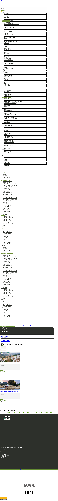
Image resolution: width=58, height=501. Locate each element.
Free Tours (5, 15)
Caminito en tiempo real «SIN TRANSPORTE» (10, 102)
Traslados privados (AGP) (8, 45)
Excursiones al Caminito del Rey (9, 27)
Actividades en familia (7, 211)
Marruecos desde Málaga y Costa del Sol (10, 41)
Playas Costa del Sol (7, 85)
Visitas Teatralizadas (7, 90)
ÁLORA (20, 412)
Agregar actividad (7, 148)
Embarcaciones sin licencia (8, 66)
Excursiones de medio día (8, 33)
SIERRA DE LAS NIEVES (36, 412)
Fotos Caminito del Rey (7, 105)
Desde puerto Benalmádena (8, 60)
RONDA (2, 412)
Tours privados (6, 91)
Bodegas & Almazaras (7, 56)
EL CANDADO (16, 412)
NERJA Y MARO (10, 412)
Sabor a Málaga (6, 72)
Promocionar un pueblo (7, 154)
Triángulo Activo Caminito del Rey (9, 31)
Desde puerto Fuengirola (8, 138)
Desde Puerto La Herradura (8, 63)
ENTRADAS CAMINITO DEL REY (8, 98)
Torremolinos (5, 236)
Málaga (5, 78)
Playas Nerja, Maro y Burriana (9, 142)
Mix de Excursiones (7, 32)
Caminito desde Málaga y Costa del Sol (10, 26)
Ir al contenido (2, 0)
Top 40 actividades (6, 17)
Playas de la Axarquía (7, 86)
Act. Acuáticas (3, 215)
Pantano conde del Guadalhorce (9, 64)
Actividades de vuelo (7, 49)
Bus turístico (6, 121)
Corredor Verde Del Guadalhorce (9, 152)
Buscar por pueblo (2, 319)
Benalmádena (6, 158)
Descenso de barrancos (7, 47)
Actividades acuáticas (5, 332)
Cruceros (5, 67)
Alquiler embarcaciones (7, 222)
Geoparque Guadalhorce (8, 75)
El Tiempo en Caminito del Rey (8, 30)
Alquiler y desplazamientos (8, 179)
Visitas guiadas (5, 12)
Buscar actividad (3, 7)
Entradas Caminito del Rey (7, 97)
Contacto (5, 70)
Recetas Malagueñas (6, 243)
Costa (3, 77)
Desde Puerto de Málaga (8, 59)
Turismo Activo (6, 16)
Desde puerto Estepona (7, 62)
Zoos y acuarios (6, 53)
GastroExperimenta (4, 329)
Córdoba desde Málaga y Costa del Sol (10, 198)
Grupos (4, 225)
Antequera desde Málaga (8, 113)
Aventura (3, 339)
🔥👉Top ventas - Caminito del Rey (27, 325)
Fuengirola (5, 81)
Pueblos (4, 71)
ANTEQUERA (5, 412)
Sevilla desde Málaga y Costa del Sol (10, 117)
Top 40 (3, 327)
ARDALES (23, 412)
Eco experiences (6, 13)
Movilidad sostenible (7, 94)
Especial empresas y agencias (8, 23)
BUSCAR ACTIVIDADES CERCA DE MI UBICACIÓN (7, 326)
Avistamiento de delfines (8, 58)
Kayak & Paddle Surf (6, 208)
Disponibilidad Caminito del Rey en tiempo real (11, 24)
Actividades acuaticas (7, 51)
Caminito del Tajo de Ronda (8, 76)
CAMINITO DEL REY (29, 412)
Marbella (5, 82)
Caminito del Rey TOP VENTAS (8, 22)
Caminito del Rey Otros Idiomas (9, 28)
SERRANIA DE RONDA (48, 412)
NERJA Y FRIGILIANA (6, 193)
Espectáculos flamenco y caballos (9, 132)
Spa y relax (5, 57)
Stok (21, 469)
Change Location (2, 500)
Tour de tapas (3, 337)
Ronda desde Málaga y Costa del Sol (9, 112)
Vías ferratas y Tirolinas (8, 48)
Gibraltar (5, 38)
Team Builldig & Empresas (5, 333)
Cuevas (5, 52)
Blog (3, 161)
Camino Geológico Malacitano (9, 151)
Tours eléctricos (6, 43)
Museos (4, 212)
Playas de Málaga (6, 84)
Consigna (5, 46)
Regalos (4, 69)
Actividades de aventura (7, 207)
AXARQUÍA (42, 412)
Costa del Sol (6, 79)
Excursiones (2, 190)
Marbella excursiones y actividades (9, 37)
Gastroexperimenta (7, 95)
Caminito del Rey (6, 106)
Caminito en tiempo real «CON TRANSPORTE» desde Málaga (13, 101)
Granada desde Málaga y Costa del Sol (10, 39)
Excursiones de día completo (8, 34)
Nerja (5, 83)
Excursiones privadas (7, 42)
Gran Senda (5, 73)
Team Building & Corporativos (8, 68)
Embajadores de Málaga (7, 87)
